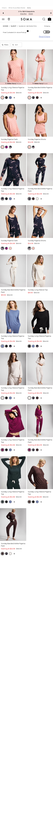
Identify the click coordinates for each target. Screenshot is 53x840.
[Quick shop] (14, 97)
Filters (6, 45)
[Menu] (3, 19)
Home (5, 26)
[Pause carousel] (50, 13)
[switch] (46, 31)
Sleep (13, 26)
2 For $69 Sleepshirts (26, 11)
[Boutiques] (8, 19)
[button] (49, 18)
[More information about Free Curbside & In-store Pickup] (27, 31)
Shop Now (23, 13)
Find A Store (44, 37)
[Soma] (26, 19)
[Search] (43, 19)
